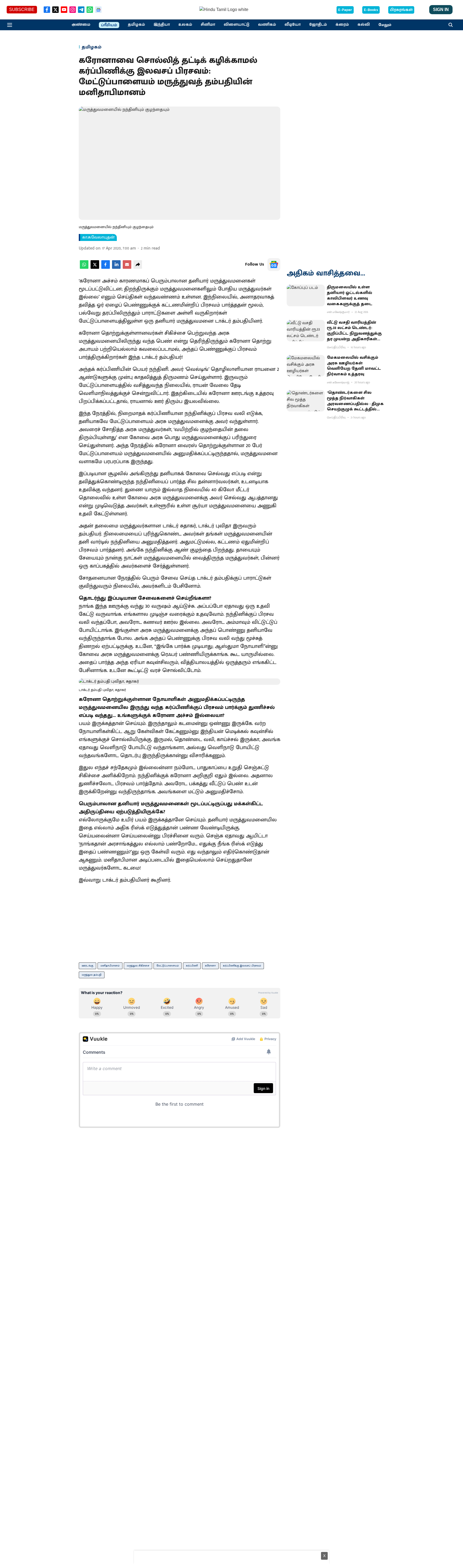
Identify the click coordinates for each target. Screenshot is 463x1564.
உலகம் (185, 24)
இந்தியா (162, 24)
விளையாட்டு (236, 24)
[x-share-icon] (95, 267)
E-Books (371, 10)
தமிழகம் (136, 24)
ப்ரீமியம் (109, 25)
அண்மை (81, 24)
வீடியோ (293, 24)
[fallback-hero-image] (306, 295)
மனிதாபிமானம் (110, 966)
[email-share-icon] (127, 267)
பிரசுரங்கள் (401, 10)
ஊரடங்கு (87, 966)
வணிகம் (267, 24)
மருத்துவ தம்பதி (92, 975)
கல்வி (363, 24)
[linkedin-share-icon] (116, 267)
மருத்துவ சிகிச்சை (138, 966)
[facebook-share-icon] (105, 267)
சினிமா (208, 24)
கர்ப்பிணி (192, 966)
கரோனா (210, 966)
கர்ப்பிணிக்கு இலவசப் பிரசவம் (242, 966)
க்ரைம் (342, 24)
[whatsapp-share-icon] (84, 267)
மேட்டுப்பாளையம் (167, 966)
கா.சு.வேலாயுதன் (98, 237)
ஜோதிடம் (318, 24)
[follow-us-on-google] (273, 264)
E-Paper (345, 10)
